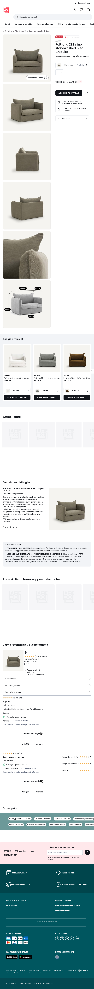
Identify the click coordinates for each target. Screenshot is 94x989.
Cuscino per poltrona (36, 824)
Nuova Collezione (45, 24)
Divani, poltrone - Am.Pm (20, 819)
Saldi (7, 24)
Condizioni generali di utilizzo (38, 973)
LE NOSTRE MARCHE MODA (64, 910)
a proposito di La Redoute (16, 900)
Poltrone (10, 31)
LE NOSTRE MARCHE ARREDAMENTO (67, 905)
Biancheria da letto (23, 24)
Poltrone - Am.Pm (42, 819)
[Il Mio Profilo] (74, 10)
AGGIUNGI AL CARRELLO (69, 93)
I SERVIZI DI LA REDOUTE (64, 900)
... (3, 31)
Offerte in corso (59, 970)
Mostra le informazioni (47, 921)
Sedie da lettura (16, 824)
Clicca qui (66, 858)
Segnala (39, 744)
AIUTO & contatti (12, 905)
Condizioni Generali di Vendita (15, 970)
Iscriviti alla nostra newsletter (60, 847)
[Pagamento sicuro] (86, 118)
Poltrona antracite (57, 824)
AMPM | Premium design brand (71, 24)
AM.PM (58, 41)
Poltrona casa (75, 824)
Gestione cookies (19, 973)
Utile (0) (25, 744)
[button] (88, 10)
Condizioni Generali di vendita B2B (40, 970)
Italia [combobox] (83, 970)
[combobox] (47, 679)
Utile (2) (25, 792)
